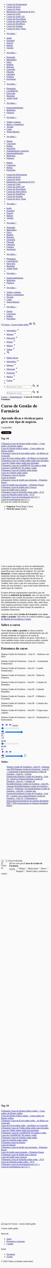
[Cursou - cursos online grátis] (15, 324)
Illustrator (11, 96)
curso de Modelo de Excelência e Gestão (25, 618)
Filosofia (10, 72)
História (10, 64)
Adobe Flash (12, 98)
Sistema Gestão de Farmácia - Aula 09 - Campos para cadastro (27, 794)
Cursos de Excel (14, 7)
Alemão (10, 48)
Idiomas (12, 334)
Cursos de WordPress (16, 24)
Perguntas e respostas (16, 1241)
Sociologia (11, 79)
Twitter (10, 1257)
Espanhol (11, 40)
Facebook (11, 1254)
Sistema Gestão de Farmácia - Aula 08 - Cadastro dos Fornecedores (28, 791)
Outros (11, 380)
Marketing (11, 110)
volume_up (2, 731)
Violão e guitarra (14, 122)
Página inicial (12, 358)
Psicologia (11, 148)
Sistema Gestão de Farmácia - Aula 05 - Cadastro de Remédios (25, 781)
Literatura (11, 74)
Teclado (10, 127)
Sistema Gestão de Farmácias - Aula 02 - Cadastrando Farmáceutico (28, 770)
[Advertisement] (25, 537)
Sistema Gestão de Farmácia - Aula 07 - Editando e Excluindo (28, 787)
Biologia (10, 67)
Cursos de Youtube (15, 26)
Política (10, 146)
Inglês (9, 38)
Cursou (4, 397)
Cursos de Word (13, 9)
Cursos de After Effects (17, 21)
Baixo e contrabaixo (15, 124)
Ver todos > (11, 33)
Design (11, 342)
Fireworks (11, 93)
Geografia (11, 69)
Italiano (10, 45)
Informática (13, 330)
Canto (9, 129)
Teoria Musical (13, 132)
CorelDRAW (12, 91)
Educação (12, 338)
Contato (10, 1244)
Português (11, 57)
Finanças (10, 112)
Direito (10, 141)
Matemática (11, 60)
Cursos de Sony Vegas (16, 29)
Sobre (9, 1239)
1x (2, 735)
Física (9, 62)
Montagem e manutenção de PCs (21, 12)
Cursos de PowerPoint (16, 19)
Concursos (11, 143)
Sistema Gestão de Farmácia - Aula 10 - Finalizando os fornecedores (26, 798)
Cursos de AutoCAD (16, 16)
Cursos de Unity (14, 14)
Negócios (12, 373)
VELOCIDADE (15, 861)
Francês (10, 43)
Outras (11, 349)
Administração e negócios (18, 151)
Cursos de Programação (17, 4)
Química (10, 77)
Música (11, 346)
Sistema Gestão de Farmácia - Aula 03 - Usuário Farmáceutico (26, 774)
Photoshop (11, 88)
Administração (15, 397)
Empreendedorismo (15, 108)
